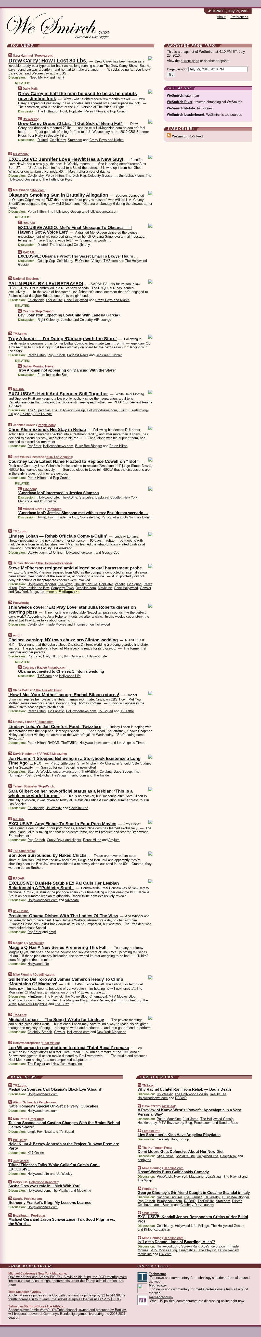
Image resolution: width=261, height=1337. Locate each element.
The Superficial (39, 410)
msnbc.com (58, 667)
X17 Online (48, 501)
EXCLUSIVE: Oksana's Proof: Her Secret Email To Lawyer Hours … (78, 256)
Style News (165, 1156)
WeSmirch (175, 95)
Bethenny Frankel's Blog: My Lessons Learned (50, 1202)
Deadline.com (86, 588)
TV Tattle (127, 711)
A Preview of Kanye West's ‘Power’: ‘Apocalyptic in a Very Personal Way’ (189, 1112)
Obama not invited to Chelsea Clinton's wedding (61, 671)
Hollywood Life (48, 497)
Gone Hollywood (76, 300)
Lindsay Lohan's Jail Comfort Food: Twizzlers (54, 726)
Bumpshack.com (131, 175)
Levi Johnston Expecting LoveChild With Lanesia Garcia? (69, 315)
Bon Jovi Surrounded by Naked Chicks (47, 855)
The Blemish (193, 1197)
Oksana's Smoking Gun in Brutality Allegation (58, 195)
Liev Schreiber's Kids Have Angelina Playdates (179, 1134)
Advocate (72, 900)
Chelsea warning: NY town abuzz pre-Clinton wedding (63, 640)
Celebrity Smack (40, 1032)
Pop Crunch (118, 111)
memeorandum (161, 1297)
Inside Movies (56, 624)
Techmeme (157, 1274)
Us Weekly (30, 119)
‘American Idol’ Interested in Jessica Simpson (58, 493)
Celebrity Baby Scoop (116, 771)
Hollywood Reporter (42, 584)
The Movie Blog (75, 996)
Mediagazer (158, 1285)
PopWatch (54, 509)
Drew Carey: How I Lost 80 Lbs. (47, 60)
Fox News (44, 1132)
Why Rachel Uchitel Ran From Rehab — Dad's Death (184, 1089)
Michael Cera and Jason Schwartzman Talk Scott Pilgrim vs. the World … (61, 1221)
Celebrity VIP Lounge (95, 320)
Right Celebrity (48, 320)
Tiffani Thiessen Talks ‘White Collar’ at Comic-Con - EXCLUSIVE (54, 1167)
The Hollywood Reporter (54, 563)
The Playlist (53, 996)
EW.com (165, 1254)
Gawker (145, 588)
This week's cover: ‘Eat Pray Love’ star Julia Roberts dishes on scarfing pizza (72, 609)
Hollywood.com (78, 1032)
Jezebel (66, 320)
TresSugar (59, 775)
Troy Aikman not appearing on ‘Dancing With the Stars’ (67, 370)
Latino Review (99, 1000)
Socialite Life (89, 517)
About (221, 17)
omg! (16, 635)
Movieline (105, 588)
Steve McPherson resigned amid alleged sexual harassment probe (75, 568)
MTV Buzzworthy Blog (175, 1123)
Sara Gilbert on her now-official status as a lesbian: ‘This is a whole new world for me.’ (70, 793)
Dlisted (42, 140)
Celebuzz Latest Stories (155, 1205)
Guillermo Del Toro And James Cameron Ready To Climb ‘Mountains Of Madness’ (65, 981)
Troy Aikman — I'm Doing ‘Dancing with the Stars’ (62, 338)
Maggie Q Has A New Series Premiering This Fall (57, 947)
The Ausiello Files (48, 690)
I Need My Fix (38, 77)
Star (30, 771)
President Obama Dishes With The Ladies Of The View (63, 915)
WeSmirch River (179, 102)
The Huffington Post (52, 111)
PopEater (76, 111)
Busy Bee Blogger (88, 446)
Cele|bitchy (58, 140)
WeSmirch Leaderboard (185, 115)
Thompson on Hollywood (92, 624)
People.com (43, 55)
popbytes (144, 1160)
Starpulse (86, 497)
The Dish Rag (76, 175)
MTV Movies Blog (122, 996)
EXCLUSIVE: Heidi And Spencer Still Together (58, 393)
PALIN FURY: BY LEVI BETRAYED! (45, 283)
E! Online (82, 261)
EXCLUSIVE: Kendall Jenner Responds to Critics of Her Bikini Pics (193, 1219)
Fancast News (77, 355)
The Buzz (62, 1004)
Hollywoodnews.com (103, 211)
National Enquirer (25, 278)
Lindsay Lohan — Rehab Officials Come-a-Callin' (57, 536)
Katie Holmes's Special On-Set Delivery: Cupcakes (53, 1106)
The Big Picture (85, 584)
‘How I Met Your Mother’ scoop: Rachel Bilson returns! (63, 694)
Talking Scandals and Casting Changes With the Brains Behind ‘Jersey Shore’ (64, 1124)
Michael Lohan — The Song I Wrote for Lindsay (56, 1019)
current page (190, 61)
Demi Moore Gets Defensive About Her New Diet (181, 1151)
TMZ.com (38, 190)
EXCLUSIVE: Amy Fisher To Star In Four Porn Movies (62, 823)
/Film (115, 1000)
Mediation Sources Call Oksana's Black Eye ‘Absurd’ (55, 1089)
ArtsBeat (168, 1106)
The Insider (58, 245)
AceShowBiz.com (21, 1000)
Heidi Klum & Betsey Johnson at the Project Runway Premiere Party (63, 1146)
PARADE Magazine (52, 753)
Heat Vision (50, 1043)
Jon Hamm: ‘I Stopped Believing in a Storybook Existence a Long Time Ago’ (74, 761)
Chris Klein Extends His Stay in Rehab (47, 429)
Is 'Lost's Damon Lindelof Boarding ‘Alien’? (176, 1242)
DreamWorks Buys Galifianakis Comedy (173, 1172)
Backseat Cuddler (109, 355)
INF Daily (71, 656)
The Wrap (65, 584)
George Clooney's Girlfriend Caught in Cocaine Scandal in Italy (194, 1192)
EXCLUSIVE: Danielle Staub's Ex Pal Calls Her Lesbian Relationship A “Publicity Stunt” (63, 885)
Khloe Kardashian (157, 1229)
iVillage (96, 261)
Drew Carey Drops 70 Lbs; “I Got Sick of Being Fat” (70, 123)
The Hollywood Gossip (64, 211)
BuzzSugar (213, 1176)
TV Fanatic (56, 711)
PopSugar (38, 1215)
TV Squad (108, 517)
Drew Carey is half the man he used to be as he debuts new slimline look (77, 96)
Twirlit (60, 77)
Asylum (114, 840)
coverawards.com (66, 771)
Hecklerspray (147, 1123)
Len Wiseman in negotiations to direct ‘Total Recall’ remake (68, 1047)
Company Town (62, 588)
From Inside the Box (52, 375)
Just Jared (21, 1161)
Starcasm (75, 140)
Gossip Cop (46, 261)
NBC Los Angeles (59, 457)
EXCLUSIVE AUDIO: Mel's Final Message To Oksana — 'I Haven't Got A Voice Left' (75, 230)
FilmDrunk (35, 996)
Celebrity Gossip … (102, 175)
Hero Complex (47, 1000)
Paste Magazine (169, 1119)
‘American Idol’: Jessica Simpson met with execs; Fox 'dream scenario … (83, 513)
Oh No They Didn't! (137, 517)
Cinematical (98, 996)
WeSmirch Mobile (181, 108)
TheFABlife (54, 300)
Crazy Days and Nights (106, 140)
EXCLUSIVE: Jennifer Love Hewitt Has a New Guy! (65, 159)
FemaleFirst (151, 1130)
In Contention (130, 1000)
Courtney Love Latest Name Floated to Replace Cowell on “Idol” (73, 461)
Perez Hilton (94, 111)
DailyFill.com (37, 552)
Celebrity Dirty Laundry (197, 1205)
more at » (63, 592)
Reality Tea (218, 1094)
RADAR (28, 222)
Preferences (239, 17)
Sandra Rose (228, 1123)
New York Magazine (29, 592)
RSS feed (195, 136)
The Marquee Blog (73, 1000)
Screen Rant (190, 1246)
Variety (120, 584)
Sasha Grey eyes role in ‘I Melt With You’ (44, 1186)
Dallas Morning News (38, 366)
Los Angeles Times (131, 743)
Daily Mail (30, 88)
